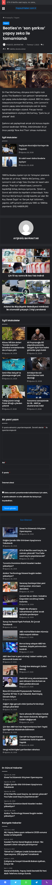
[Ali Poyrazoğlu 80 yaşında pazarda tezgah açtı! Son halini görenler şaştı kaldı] (38, 333)
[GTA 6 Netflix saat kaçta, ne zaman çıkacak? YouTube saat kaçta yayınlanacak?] (10, 554)
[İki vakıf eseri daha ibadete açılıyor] (9, 162)
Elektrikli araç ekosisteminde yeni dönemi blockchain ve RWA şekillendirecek (33, 681)
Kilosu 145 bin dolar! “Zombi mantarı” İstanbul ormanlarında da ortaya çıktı (13, 346)
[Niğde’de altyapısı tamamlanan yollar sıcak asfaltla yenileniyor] (10, 613)
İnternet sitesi (8, 482)
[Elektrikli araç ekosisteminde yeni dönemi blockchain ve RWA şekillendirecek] (10, 682)
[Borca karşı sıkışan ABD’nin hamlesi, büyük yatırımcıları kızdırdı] (10, 647)
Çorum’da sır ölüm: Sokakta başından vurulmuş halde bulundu (33, 599)
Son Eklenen (26, 520)
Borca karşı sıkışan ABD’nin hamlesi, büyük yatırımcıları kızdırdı (32, 646)
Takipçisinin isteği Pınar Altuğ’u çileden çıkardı (12, 403)
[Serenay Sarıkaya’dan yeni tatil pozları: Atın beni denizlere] (10, 587)
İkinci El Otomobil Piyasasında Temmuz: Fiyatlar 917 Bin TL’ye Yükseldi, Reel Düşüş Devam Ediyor (22, 694)
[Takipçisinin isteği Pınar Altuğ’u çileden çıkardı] (13, 391)
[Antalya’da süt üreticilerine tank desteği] (38, 363)
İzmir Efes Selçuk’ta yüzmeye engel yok (11, 374)
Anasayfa (8, 18)
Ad (4, 462)
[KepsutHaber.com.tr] (26, 8)
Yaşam (16, 18)
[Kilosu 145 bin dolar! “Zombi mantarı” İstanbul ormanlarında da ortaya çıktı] (13, 333)
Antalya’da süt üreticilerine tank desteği (35, 375)
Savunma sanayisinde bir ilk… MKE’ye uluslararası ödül (38, 403)
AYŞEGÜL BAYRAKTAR (14, 45)
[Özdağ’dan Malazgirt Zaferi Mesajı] (10, 670)
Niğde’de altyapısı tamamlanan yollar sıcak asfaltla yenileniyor (31, 612)
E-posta (6, 472)
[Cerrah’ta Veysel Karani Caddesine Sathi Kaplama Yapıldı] (10, 740)
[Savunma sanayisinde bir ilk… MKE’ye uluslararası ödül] (38, 391)
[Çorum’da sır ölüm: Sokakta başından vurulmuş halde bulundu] (10, 600)
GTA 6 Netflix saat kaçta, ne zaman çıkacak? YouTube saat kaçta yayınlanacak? (33, 553)
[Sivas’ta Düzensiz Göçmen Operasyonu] (10, 532)
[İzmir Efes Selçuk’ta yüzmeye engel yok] (13, 363)
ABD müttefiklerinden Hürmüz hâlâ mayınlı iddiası (33, 633)
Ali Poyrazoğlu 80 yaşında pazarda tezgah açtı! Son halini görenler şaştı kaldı (38, 346)
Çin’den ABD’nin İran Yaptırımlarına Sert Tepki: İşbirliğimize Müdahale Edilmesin (25, 728)
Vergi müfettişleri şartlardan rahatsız (21, 749)
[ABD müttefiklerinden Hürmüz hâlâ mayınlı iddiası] (10, 635)
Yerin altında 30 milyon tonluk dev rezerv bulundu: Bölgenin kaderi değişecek (33, 717)
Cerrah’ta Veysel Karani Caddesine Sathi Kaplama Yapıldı (32, 739)
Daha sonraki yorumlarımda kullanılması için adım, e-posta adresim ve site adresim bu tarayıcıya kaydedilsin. (25, 497)
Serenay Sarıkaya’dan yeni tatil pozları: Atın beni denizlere (32, 586)
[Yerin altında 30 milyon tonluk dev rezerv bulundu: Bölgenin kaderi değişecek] (10, 718)
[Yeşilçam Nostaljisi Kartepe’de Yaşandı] (9, 149)
